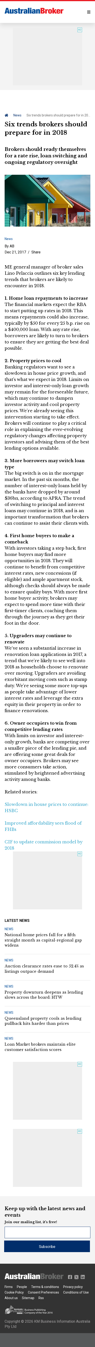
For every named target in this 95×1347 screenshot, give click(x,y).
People (22, 1287)
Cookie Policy (14, 1292)
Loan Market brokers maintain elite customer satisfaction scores (40, 1047)
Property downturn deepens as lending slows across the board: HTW (44, 995)
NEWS (9, 929)
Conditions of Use (76, 1292)
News (17, 115)
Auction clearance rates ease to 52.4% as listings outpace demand (44, 968)
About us (11, 1298)
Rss (41, 1298)
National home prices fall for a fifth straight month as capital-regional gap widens (43, 940)
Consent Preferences (43, 1292)
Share (36, 252)
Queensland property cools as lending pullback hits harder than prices (43, 1021)
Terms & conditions (45, 1287)
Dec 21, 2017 (15, 252)
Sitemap (28, 1298)
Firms (9, 1287)
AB (12, 246)
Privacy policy (73, 1287)
